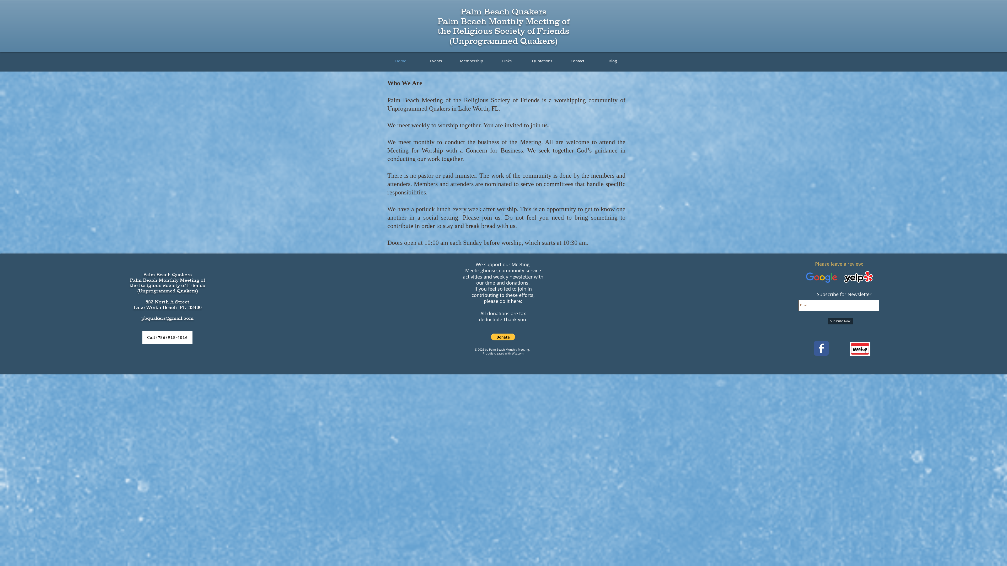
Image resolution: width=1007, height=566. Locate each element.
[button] (503, 337)
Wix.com (517, 353)
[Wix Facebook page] (821, 348)
